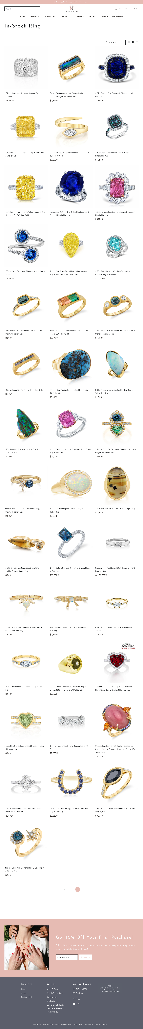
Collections (50, 17)
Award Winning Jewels (55, 993)
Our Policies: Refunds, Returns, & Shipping (55, 1006)
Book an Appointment (112, 17)
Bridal (65, 17)
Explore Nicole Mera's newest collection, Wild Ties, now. (71, 2)
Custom (79, 17)
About (92, 17)
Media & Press (52, 989)
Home (22, 17)
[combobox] (22, 8)
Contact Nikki (26, 997)
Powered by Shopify (101, 1024)
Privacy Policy (52, 1012)
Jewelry (34, 17)
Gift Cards (51, 1001)
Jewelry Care (52, 997)
